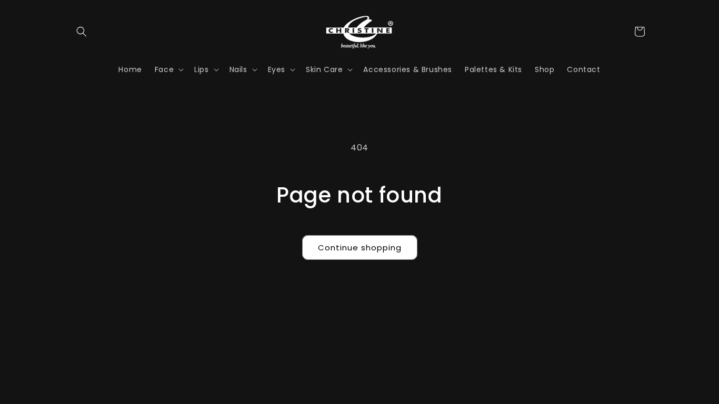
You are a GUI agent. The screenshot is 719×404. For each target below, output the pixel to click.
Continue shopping (360, 247)
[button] (81, 31)
